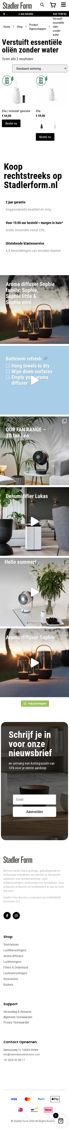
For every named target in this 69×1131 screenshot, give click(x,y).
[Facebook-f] (7, 915)
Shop (20, 26)
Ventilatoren (11, 944)
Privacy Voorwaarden (16, 1022)
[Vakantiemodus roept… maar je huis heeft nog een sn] (34, 380)
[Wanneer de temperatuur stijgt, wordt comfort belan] (34, 450)
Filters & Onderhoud (15, 967)
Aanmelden (34, 811)
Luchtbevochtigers (14, 950)
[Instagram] (16, 915)
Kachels (8, 984)
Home (6, 26)
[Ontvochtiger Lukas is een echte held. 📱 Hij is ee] (34, 521)
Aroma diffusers (13, 956)
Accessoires (10, 979)
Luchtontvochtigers (15, 973)
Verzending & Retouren (17, 1012)
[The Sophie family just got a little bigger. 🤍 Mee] (34, 309)
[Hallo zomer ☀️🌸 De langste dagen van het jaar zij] (34, 662)
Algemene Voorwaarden (17, 1017)
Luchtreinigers (12, 962)
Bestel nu (11, 123)
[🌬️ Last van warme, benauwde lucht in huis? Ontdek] (34, 592)
